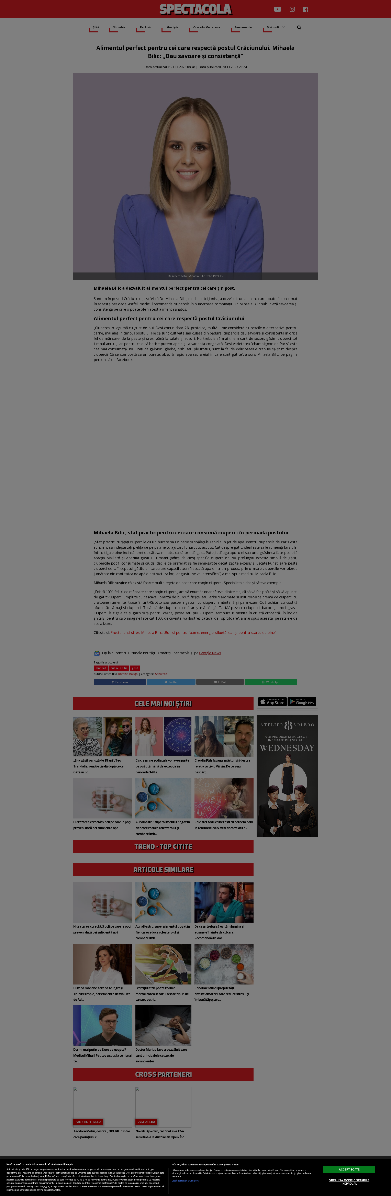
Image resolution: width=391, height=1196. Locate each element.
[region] (195, 1177)
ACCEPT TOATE (349, 1169)
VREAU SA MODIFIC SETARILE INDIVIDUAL (349, 1182)
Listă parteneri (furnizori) (185, 1180)
